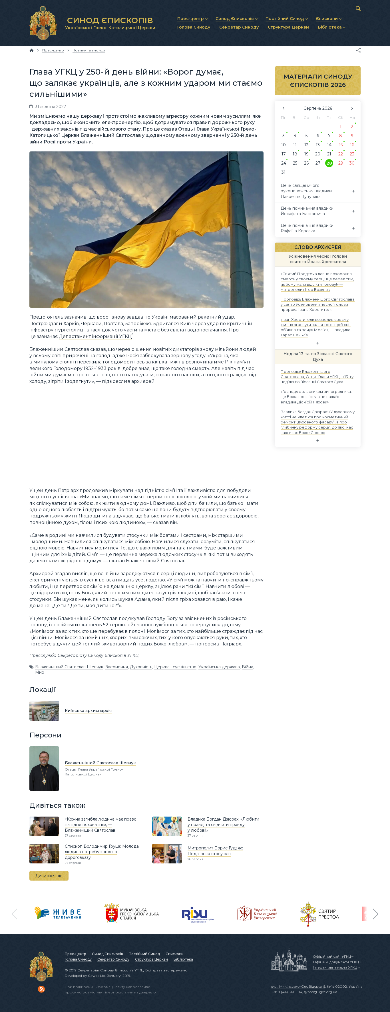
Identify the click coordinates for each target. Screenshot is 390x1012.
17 (284, 154)
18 (295, 154)
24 (283, 163)
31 (284, 172)
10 (283, 144)
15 (341, 144)
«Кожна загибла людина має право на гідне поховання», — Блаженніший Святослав (100, 825)
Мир (39, 672)
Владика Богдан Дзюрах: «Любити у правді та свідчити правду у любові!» (223, 825)
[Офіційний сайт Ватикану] (319, 914)
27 (317, 163)
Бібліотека (183, 959)
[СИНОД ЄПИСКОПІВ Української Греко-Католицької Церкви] (43, 23)
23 (352, 154)
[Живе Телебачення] (57, 914)
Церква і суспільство (175, 666)
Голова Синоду (78, 959)
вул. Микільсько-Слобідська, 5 (298, 986)
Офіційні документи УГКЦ (336, 962)
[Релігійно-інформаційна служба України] (198, 914)
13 (318, 144)
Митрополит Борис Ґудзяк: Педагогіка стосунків (215, 850)
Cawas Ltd (96, 975)
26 (306, 163)
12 (306, 144)
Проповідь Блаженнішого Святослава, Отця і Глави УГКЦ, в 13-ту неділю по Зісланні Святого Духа (317, 376)
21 (329, 154)
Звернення (116, 666)
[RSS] (41, 989)
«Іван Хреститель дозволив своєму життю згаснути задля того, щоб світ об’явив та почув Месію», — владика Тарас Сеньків (316, 327)
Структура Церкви (151, 959)
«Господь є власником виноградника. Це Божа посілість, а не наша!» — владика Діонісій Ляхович (316, 396)
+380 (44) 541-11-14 (286, 992)
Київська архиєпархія (88, 710)
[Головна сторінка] (31, 50)
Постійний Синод (144, 954)
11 (295, 144)
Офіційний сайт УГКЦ (332, 956)
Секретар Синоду (113, 959)
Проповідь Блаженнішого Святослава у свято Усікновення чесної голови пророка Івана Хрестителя (318, 304)
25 (295, 163)
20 (317, 154)
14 (329, 144)
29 (340, 163)
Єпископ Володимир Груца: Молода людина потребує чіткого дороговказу (102, 852)
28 (329, 163)
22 (340, 154)
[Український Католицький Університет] (257, 914)
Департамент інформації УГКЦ (95, 336)
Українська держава (219, 666)
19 (306, 154)
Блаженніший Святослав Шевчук (69, 666)
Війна (247, 666)
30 (352, 163)
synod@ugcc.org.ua (320, 992)
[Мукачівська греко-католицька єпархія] (131, 914)
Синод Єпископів (107, 954)
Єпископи (175, 954)
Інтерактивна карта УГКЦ (335, 967)
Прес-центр (75, 954)
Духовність (141, 666)
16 (352, 144)
